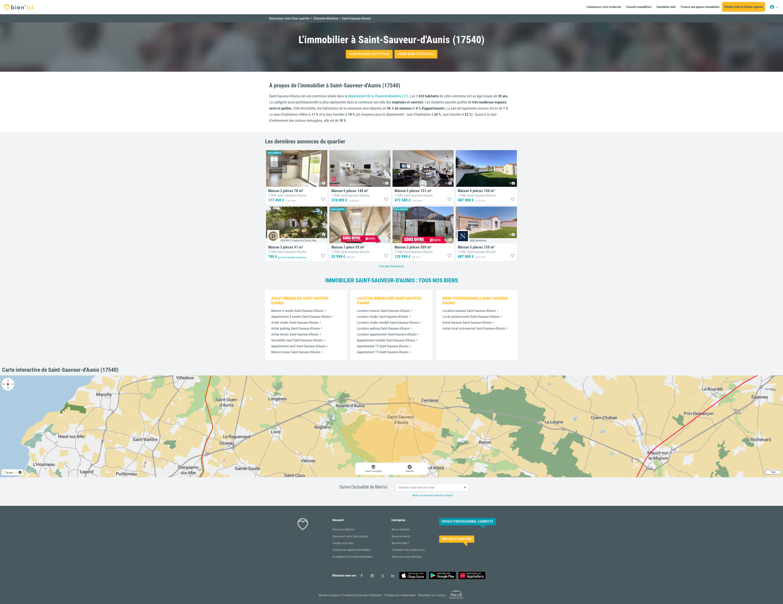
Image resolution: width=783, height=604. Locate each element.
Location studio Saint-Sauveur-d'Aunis (382, 317)
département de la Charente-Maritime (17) (378, 96)
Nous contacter (401, 529)
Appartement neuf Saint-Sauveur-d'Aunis (298, 346)
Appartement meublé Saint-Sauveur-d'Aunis (386, 340)
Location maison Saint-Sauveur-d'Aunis (383, 311)
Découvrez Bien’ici (343, 529)
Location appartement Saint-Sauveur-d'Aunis (387, 334)
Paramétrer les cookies (432, 595)
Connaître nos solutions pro (408, 550)
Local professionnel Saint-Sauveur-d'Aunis (471, 317)
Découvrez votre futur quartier (350, 536)
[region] (391, 426)
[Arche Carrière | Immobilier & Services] (456, 598)
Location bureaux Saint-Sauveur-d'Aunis (469, 311)
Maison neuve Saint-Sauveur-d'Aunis (295, 352)
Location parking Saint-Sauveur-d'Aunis (383, 328)
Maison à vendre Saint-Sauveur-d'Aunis (297, 311)
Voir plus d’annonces (391, 266)
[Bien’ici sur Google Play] (442, 575)
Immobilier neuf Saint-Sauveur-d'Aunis (297, 340)
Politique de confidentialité (400, 595)
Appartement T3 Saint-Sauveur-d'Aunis (383, 352)
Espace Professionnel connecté (467, 521)
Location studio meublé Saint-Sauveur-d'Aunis (388, 322)
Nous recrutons (401, 536)
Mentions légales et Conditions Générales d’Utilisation (350, 595)
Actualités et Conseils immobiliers (353, 557)
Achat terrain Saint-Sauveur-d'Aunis (295, 334)
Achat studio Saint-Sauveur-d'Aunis (295, 322)
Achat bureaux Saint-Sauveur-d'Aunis (467, 322)
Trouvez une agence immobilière (352, 550)
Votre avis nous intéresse (407, 557)
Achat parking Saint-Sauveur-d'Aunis (295, 328)
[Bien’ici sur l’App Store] (413, 575)
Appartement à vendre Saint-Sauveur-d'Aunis (301, 317)
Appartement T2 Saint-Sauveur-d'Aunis (383, 346)
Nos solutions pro (457, 539)
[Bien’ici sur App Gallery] (472, 575)
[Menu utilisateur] (774, 7)
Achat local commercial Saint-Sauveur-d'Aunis (473, 328)
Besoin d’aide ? (400, 543)
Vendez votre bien (343, 543)
